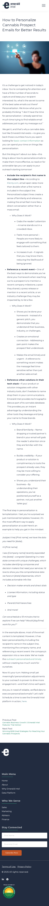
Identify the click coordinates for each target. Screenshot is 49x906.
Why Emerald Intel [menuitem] (11, 789)
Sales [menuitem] (4, 807)
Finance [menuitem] (5, 819)
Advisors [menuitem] (6, 815)
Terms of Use (9, 866)
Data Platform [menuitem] (8, 793)
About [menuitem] (5, 785)
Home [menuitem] (5, 781)
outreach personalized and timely (23, 659)
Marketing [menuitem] (7, 811)
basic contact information (27, 141)
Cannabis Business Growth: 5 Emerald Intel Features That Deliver (21, 723)
